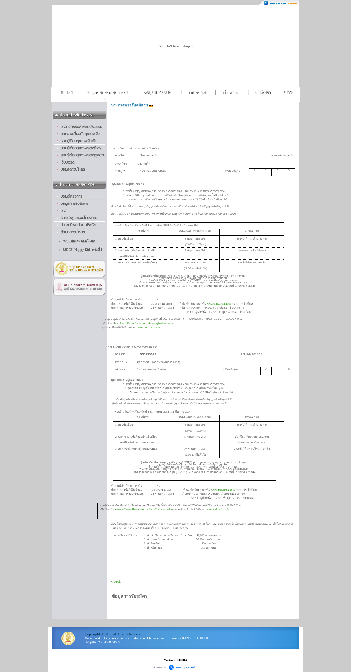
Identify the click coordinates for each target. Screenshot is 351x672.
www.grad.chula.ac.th (149, 327)
